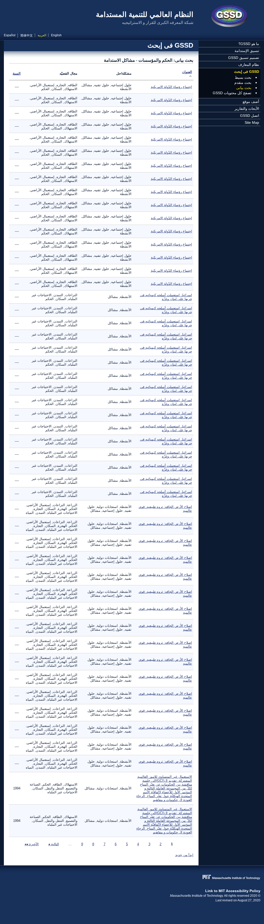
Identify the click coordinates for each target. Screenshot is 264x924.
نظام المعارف (248, 65)
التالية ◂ (53, 844)
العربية (42, 35)
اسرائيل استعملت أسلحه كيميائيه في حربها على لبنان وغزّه (166, 297)
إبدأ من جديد (184, 855)
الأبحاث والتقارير (247, 109)
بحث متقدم (242, 83)
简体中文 (26, 35)
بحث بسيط (243, 77)
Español (9, 35)
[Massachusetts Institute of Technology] (132, 877)
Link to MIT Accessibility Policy (232, 891)
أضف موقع (251, 102)
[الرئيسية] (229, 16)
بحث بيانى (243, 88)
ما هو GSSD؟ (248, 44)
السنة (17, 73)
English (56, 35)
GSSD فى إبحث (246, 71)
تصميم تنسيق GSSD (243, 58)
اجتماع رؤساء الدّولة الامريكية (171, 87)
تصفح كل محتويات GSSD (232, 93)
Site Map (252, 122)
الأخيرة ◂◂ (31, 844)
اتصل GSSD (249, 115)
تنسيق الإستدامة (247, 51)
